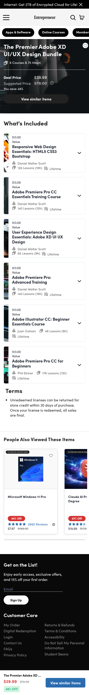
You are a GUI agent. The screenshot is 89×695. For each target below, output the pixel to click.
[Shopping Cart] (81, 17)
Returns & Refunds (59, 624)
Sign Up (16, 600)
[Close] (80, 4)
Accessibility (54, 636)
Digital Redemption (20, 630)
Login (8, 636)
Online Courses (53, 32)
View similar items (36, 98)
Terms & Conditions (60, 630)
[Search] (73, 17)
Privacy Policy (15, 654)
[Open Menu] (7, 17)
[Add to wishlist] (85, 45)
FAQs (8, 648)
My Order (12, 624)
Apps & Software (18, 32)
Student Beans (56, 653)
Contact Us (13, 642)
